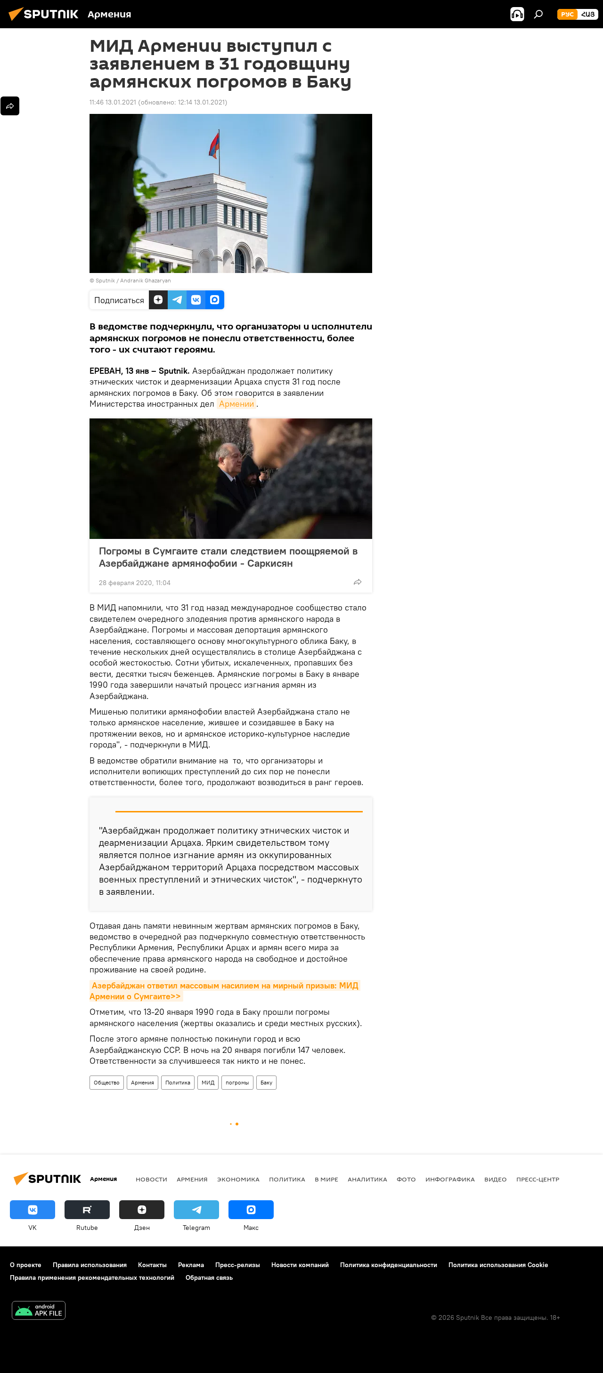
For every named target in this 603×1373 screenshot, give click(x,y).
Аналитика (367, 1179)
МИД (208, 1082)
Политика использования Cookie (498, 1265)
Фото (406, 1179)
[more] (357, 581)
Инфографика (450, 1179)
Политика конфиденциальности (388, 1265)
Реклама (191, 1265)
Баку (266, 1082)
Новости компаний (300, 1265)
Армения (142, 1082)
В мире (326, 1179)
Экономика (238, 1179)
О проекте (25, 1265)
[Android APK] (39, 1311)
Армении (236, 403)
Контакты (152, 1265)
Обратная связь (209, 1277)
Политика (177, 1082)
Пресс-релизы (237, 1265)
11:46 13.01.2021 (113, 102)
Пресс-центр (537, 1179)
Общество (107, 1082)
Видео (495, 1179)
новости (151, 1179)
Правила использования (90, 1265)
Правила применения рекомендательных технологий (92, 1277)
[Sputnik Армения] (46, 22)
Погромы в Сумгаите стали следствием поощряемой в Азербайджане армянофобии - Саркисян (228, 557)
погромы (237, 1082)
